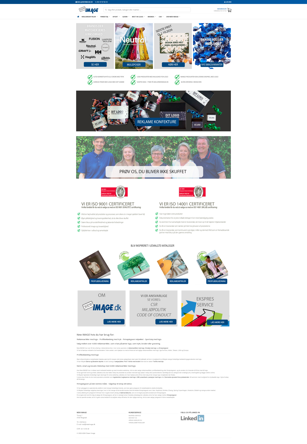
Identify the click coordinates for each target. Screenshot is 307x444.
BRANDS (151, 17)
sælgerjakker (119, 361)
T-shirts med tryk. (158, 361)
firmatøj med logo (150, 348)
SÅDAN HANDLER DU (135, 420)
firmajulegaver (163, 348)
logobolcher (117, 377)
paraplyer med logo (154, 377)
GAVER (124, 17)
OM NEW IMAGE (172, 17)
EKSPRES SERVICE (135, 415)
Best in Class (137, 17)
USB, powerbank (142, 377)
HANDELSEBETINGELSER (137, 423)
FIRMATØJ (104, 17)
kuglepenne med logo (128, 377)
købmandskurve (125, 393)
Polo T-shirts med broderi (132, 361)
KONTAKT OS (133, 418)
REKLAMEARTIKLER (89, 17)
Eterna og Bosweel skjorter (94, 361)
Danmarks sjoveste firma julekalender (177, 377)
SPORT (115, 17)
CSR (160, 17)
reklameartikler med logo (136, 348)
